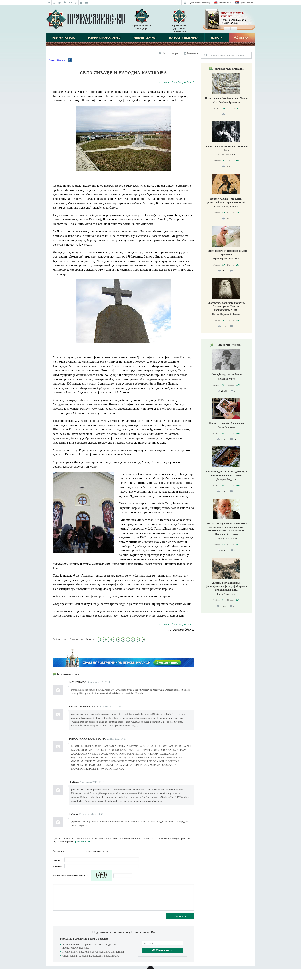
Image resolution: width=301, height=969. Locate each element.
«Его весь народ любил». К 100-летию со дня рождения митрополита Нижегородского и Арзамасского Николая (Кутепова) (226, 529)
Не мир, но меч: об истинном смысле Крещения (226, 252)
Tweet (51, 59)
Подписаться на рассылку (199, 2)
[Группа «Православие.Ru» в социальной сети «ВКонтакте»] (49, 2)
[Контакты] (86, 2)
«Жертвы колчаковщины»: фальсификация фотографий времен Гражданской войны (226, 586)
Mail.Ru (83, 851)
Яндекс (76, 851)
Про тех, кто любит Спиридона (226, 423)
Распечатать (192, 53)
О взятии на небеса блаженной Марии (226, 98)
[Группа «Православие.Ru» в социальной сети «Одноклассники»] (54, 2)
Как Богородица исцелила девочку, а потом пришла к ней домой (226, 473)
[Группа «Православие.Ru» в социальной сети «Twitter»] (59, 2)
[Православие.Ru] (85, 19)
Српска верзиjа (246, 2)
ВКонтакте (69, 851)
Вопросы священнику (183, 37)
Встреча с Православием (104, 37)
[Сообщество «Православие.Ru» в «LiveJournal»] (65, 2)
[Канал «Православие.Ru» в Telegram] (81, 2)
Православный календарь (141, 27)
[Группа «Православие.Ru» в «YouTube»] (70, 2)
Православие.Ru (82, 841)
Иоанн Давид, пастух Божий (226, 374)
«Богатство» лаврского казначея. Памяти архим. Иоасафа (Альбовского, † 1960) (226, 306)
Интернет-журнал (145, 37)
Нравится (61, 59)
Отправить (180, 916)
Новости (216, 37)
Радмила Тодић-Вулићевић (176, 82)
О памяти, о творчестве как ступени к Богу (226, 148)
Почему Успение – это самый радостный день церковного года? (226, 200)
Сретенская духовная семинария (179, 28)
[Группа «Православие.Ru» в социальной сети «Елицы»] (76, 2)
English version (225, 2)
